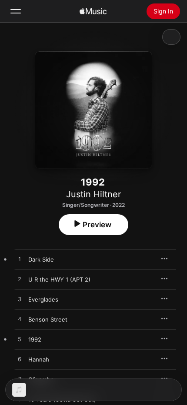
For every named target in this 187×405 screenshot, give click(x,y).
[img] (93, 11)
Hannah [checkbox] (38, 359)
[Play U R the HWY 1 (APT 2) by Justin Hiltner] (19, 279)
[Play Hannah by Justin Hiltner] (19, 359)
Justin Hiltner (93, 194)
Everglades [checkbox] (43, 299)
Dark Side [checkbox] (41, 259)
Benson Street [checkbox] (47, 319)
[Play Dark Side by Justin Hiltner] (19, 259)
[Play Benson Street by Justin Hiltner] (19, 319)
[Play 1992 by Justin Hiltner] (19, 339)
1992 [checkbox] (34, 339)
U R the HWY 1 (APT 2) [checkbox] (59, 279)
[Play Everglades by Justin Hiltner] (19, 299)
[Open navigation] (15, 11)
